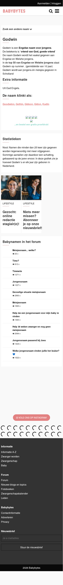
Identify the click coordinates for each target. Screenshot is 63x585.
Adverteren (7, 517)
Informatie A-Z (8, 452)
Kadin (45, 104)
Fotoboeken (7, 489)
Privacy (5, 522)
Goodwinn (8, 104)
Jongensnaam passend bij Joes (29, 340)
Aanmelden (43, 3)
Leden (4, 498)
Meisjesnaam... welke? (24, 250)
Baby (4, 465)
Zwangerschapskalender (14, 493)
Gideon (29, 104)
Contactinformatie (10, 513)
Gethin (19, 104)
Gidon (37, 104)
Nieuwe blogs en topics (13, 484)
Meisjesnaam (19, 302)
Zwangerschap (9, 461)
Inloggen (56, 3)
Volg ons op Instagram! (32, 417)
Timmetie (17, 271)
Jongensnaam (20, 281)
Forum (4, 480)
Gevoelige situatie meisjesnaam (29, 291)
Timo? (16, 260)
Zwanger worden (10, 456)
